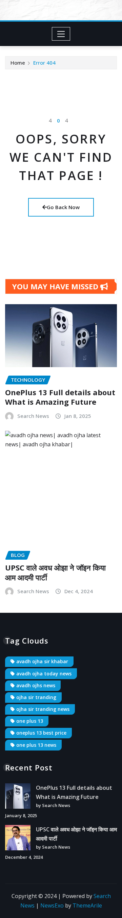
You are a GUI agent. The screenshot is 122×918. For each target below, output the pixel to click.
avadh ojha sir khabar (42, 661)
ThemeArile (87, 905)
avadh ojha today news (44, 673)
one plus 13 (29, 721)
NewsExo (52, 905)
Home (18, 62)
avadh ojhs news (35, 685)
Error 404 (44, 62)
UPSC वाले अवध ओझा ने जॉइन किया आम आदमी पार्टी (55, 572)
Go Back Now (63, 207)
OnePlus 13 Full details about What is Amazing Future (60, 397)
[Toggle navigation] (61, 34)
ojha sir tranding (36, 697)
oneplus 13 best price (41, 733)
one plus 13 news (36, 745)
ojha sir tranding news (42, 709)
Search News (33, 415)
